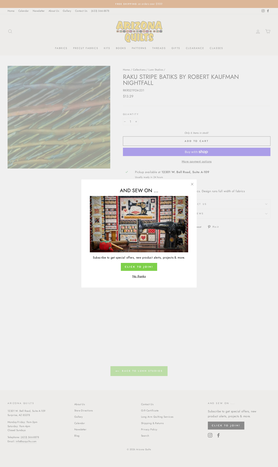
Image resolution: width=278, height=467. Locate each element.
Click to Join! (139, 267)
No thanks (139, 276)
